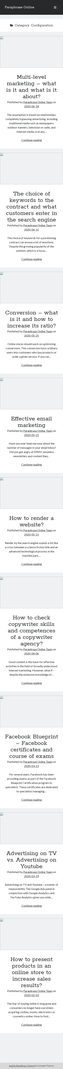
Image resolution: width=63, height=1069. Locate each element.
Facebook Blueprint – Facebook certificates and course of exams (31, 711)
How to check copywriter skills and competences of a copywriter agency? (31, 592)
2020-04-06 (31, 653)
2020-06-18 (31, 106)
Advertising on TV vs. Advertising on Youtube (31, 828)
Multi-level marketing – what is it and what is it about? (31, 52)
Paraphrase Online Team (37, 102)
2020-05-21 (31, 435)
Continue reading (31, 140)
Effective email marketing (31, 393)
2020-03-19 (31, 876)
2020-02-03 (31, 995)
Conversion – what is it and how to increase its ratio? (31, 287)
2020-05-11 (31, 534)
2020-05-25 (31, 335)
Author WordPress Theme (21, 1065)
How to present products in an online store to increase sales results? (31, 934)
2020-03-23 (31, 766)
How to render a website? (31, 493)
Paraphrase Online (19, 7)
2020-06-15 (31, 229)
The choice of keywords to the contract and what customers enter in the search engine (31, 168)
